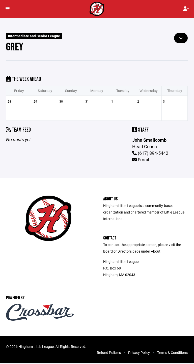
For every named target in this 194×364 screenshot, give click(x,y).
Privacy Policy (139, 352)
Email (143, 160)
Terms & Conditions (172, 352)
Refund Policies (109, 352)
